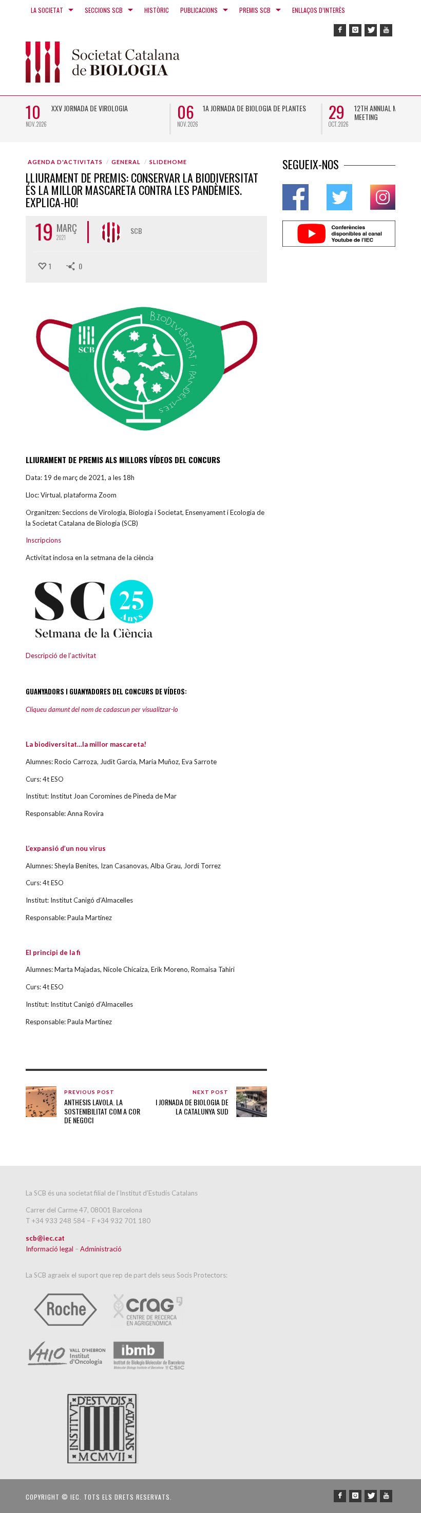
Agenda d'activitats (65, 161)
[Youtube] (386, 30)
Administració (101, 1249)
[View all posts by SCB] (111, 232)
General (126, 161)
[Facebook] (340, 30)
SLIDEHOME (168, 161)
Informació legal (50, 1249)
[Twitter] (371, 30)
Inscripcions (43, 540)
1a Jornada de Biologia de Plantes (254, 108)
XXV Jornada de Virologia (89, 108)
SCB (136, 230)
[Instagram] (355, 30)
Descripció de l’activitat (61, 655)
